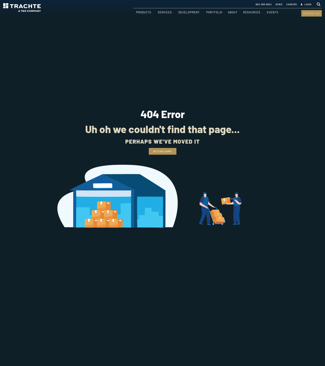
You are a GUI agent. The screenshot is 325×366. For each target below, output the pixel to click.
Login (307, 4)
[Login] (302, 4)
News (279, 4)
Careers (291, 4)
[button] (318, 4)
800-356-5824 (264, 4)
